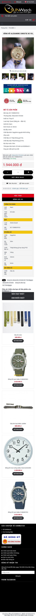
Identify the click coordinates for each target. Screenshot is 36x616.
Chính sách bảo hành (9, 551)
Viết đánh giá (24, 188)
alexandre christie (8, 282)
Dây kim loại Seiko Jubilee (18, 423)
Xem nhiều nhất (18, 298)
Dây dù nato (18, 335)
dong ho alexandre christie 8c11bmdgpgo (20, 280)
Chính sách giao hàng (9, 555)
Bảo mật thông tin (8, 559)
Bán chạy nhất (18, 294)
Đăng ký (18, 576)
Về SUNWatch (7, 529)
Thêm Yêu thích (12, 183)
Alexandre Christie (17, 155)
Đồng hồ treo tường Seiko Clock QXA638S (18, 468)
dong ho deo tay (20, 282)
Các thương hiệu (8, 532)
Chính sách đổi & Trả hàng (11, 553)
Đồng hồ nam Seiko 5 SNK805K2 (18, 379)
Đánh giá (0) (18, 199)
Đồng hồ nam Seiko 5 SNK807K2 (18, 512)
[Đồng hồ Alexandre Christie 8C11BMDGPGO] (6, 76)
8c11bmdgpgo (7, 285)
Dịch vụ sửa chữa (8, 557)
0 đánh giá (15, 188)
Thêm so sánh (25, 183)
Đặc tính (18, 195)
